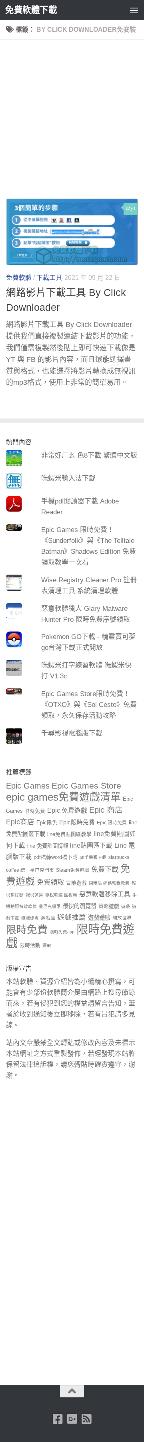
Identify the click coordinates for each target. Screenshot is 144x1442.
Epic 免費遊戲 (67, 810)
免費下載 (104, 869)
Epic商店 (20, 822)
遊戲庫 (48, 918)
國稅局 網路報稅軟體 (109, 883)
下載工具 (49, 277)
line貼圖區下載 (91, 845)
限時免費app (62, 931)
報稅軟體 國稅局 (61, 894)
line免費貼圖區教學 (69, 834)
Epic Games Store (86, 785)
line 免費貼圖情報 (47, 846)
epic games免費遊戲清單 (63, 797)
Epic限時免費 (77, 822)
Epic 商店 (106, 809)
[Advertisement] (72, 122)
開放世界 (122, 918)
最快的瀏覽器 (79, 906)
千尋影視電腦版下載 (71, 733)
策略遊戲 (108, 906)
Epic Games (28, 785)
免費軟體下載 (31, 10)
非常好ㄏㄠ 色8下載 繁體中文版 (89, 455)
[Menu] (134, 10)
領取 (46, 945)
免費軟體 (19, 277)
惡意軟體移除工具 (104, 894)
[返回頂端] (72, 1391)
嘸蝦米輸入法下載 (68, 478)
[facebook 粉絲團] (57, 1419)
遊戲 (125, 906)
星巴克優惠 (50, 906)
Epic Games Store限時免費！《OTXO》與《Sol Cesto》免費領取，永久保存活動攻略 (89, 704)
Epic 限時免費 (112, 823)
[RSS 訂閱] (86, 1419)
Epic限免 (46, 823)
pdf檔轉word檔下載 (56, 857)
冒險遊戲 (76, 883)
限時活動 (30, 945)
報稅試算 (34, 894)
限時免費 (27, 929)
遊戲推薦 (71, 917)
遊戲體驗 (99, 917)
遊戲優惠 (30, 918)
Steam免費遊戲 (72, 870)
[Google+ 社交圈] (72, 1419)
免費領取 (50, 882)
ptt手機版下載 (93, 857)
